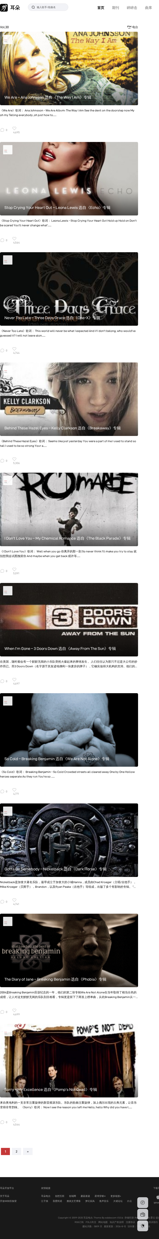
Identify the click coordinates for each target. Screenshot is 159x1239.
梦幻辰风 (90, 1201)
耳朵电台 (45, 1196)
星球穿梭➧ (100, 1196)
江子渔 (44, 1201)
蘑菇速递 (85, 1196)
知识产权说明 (117, 1222)
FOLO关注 (91, 1222)
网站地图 (103, 1222)
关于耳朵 (4, 1196)
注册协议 (131, 1222)
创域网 (72, 1196)
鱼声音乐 (104, 1201)
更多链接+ (116, 1196)
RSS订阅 (79, 1222)
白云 (129, 1201)
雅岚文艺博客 (74, 1201)
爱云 (153, 1217)
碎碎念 (132, 7)
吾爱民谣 (57, 1201)
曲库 (148, 7)
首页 (100, 7)
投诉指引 (153, 1222)
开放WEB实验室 (8, 1201)
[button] (142, 1202)
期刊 (115, 7)
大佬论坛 (118, 1201)
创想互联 (59, 1196)
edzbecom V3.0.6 (114, 1217)
